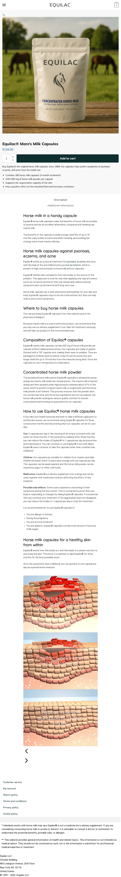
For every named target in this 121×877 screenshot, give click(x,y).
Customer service (12, 782)
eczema (81, 261)
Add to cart (67, 158)
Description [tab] (60, 199)
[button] (3, 14)
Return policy (10, 794)
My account (9, 788)
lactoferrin (75, 265)
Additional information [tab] (60, 205)
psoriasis (71, 261)
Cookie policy (10, 813)
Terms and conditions (15, 801)
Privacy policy (10, 807)
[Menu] (7, 5)
